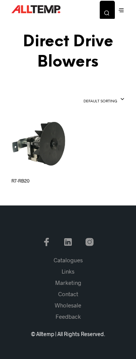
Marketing (68, 282)
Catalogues (68, 260)
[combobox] (91, 99)
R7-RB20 (20, 181)
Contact (68, 294)
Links (68, 271)
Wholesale (68, 305)
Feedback (68, 316)
